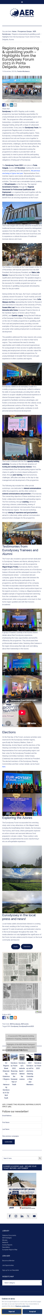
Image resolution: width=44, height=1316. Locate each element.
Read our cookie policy (22, 1306)
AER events (25, 1024)
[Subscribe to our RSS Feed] (15, 1017)
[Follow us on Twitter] (7, 1017)
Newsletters (6, 1247)
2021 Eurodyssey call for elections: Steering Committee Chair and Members (29, 1073)
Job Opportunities (8, 1265)
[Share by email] (15, 105)
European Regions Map (9, 1249)
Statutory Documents (9, 1235)
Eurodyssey (14, 1026)
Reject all (12, 1311)
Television (26, 947)
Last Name (5, 1129)
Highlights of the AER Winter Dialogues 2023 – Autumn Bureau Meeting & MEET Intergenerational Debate (21, 1047)
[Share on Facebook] (4, 105)
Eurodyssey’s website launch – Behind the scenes (22, 1071)
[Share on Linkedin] (11, 105)
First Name (5, 1122)
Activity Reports (7, 1245)
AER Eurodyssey (15, 1024)
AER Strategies (7, 1238)
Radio (16, 947)
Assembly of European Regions (22, 13)
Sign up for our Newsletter (10, 1270)
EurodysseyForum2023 (26, 1026)
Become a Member (8, 1260)
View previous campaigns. (10, 1136)
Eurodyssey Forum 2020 (37, 1065)
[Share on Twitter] (7, 105)
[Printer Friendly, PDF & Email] (38, 1012)
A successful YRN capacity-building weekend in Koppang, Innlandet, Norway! (20, 1037)
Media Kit (5, 1242)
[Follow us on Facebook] (4, 1017)
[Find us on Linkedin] (11, 1017)
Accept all (32, 1311)
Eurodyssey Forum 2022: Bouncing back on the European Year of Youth (14, 1073)
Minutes (4, 1240)
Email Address (6, 1115)
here (3, 767)
